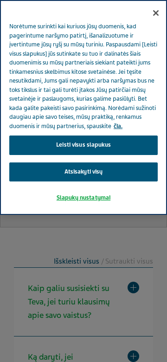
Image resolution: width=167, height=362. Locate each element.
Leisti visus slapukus (83, 145)
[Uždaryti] (156, 13)
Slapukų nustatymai (83, 197)
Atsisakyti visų (83, 171)
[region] (83, 107)
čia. (118, 126)
